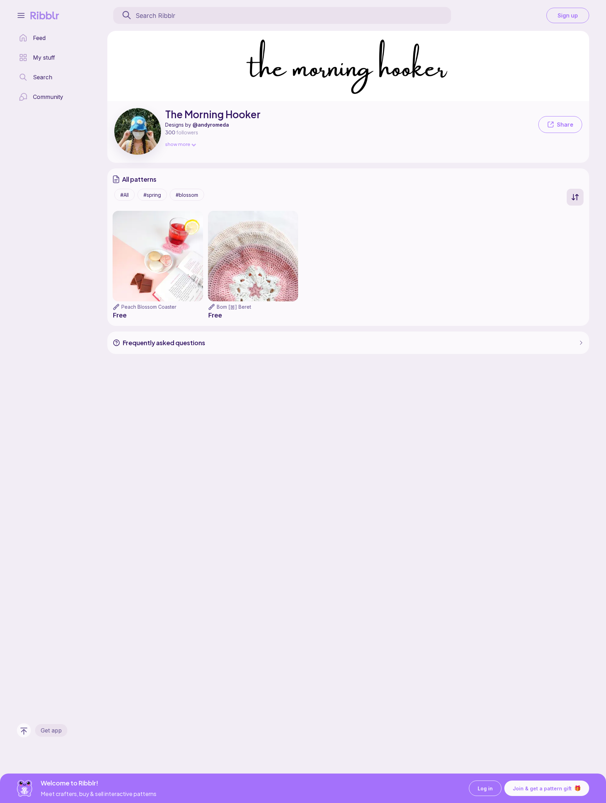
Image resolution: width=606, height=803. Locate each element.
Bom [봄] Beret (234, 307)
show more (177, 144)
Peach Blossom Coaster (148, 307)
